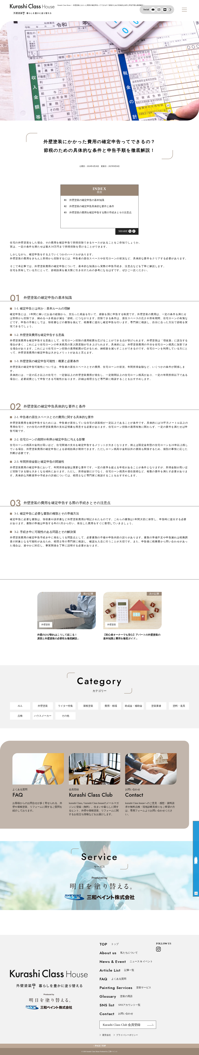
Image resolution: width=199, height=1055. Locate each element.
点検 (20, 715)
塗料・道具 (179, 706)
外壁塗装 (43, 706)
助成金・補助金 (133, 706)
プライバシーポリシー (127, 1035)
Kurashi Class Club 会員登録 (121, 1024)
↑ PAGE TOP (99, 1046)
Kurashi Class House (64, 5)
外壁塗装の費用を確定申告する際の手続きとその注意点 (98, 212)
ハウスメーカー (42, 715)
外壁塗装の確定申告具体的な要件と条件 (89, 206)
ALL (20, 706)
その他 (65, 715)
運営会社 (106, 1035)
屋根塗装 (88, 706)
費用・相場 (111, 706)
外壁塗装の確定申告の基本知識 (84, 200)
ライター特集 (65, 706)
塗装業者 (156, 706)
